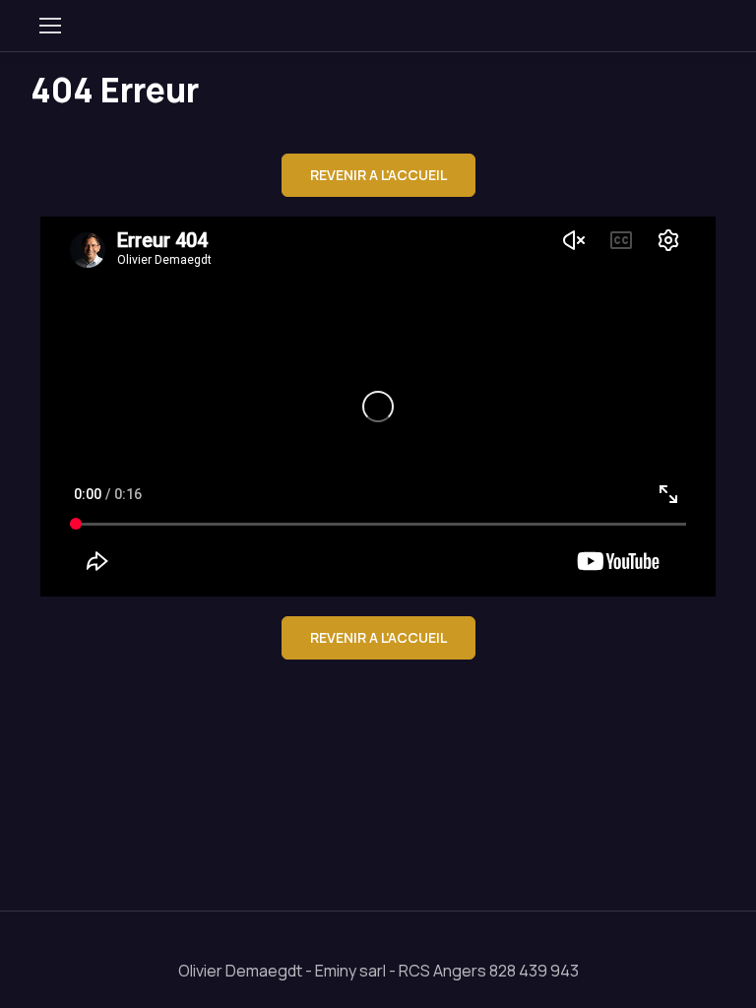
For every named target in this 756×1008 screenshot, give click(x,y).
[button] (378, 175)
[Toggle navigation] (49, 25)
